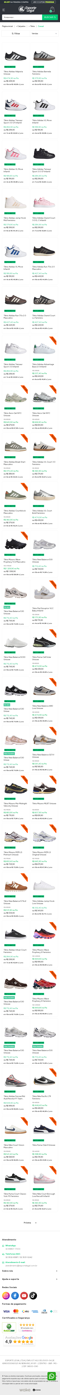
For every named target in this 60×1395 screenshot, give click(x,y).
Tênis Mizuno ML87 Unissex (44, 803)
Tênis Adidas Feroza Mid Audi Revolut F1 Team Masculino (14, 1097)
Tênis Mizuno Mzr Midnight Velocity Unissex (15, 804)
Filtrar (17, 33)
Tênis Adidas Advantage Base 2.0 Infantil (43, 365)
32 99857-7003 (12, 1249)
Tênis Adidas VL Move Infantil (41, 121)
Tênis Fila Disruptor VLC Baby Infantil (42, 609)
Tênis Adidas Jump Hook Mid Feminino (15, 219)
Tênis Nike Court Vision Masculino (14, 1146)
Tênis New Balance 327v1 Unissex (43, 756)
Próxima (27, 1223)
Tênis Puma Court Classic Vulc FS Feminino (15, 1195)
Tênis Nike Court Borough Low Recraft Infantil (43, 1195)
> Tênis (32, 26)
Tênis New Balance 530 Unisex (14, 710)
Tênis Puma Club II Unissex (43, 1145)
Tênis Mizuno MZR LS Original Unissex (41, 853)
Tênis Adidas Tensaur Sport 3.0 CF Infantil (13, 121)
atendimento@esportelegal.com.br (21, 1266)
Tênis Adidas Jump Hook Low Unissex (43, 902)
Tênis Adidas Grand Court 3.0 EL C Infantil (43, 219)
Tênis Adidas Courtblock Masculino (15, 512)
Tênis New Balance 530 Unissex (42, 560)
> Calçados (20, 26)
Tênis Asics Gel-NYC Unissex (12, 414)
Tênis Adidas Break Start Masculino (14, 463)
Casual (41, 26)
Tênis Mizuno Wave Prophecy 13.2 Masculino (14, 560)
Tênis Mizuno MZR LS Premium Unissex (13, 853)
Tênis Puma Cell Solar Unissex (41, 658)
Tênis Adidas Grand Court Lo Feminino (43, 316)
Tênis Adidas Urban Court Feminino (15, 951)
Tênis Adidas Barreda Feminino (41, 72)
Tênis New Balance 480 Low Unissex (42, 707)
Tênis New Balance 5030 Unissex (14, 658)
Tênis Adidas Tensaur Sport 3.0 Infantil (13, 365)
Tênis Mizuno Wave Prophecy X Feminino (41, 951)
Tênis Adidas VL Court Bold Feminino (42, 512)
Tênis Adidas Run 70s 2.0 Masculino (43, 268)
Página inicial (7, 26)
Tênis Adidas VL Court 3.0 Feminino (43, 463)
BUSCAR (49, 17)
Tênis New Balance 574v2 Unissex (15, 902)
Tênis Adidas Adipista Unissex (13, 72)
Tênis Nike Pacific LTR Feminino (41, 1097)
